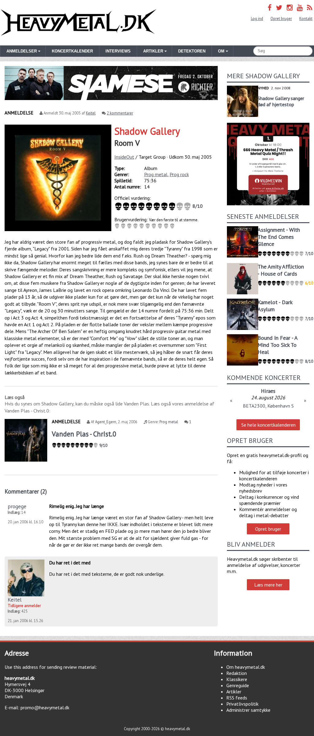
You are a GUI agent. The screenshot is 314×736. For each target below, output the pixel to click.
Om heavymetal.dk (245, 667)
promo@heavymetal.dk (45, 707)
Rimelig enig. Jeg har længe (76, 506)
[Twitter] (279, 7)
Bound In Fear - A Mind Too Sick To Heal (277, 344)
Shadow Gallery (147, 131)
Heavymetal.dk (78, 23)
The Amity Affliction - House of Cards (281, 270)
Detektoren (191, 51)
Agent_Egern (105, 421)
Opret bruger (281, 18)
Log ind (257, 18)
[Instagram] (290, 7)
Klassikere (236, 679)
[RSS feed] (309, 7)
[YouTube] (300, 7)
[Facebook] (270, 7)
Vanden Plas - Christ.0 (84, 433)
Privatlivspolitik (242, 704)
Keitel (91, 113)
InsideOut (124, 157)
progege (17, 506)
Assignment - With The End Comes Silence (279, 236)
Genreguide (237, 685)
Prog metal (155, 174)
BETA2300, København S (268, 406)
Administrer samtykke (248, 710)
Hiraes (268, 390)
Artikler (233, 691)
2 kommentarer (120, 113)
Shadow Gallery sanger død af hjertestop (281, 101)
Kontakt (305, 18)
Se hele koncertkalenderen (268, 425)
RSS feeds (236, 698)
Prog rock (179, 174)
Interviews (118, 51)
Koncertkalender (72, 51)
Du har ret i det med (69, 563)
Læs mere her (268, 585)
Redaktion (236, 673)
